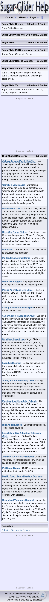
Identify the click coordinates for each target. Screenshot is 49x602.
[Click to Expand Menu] (42, 17)
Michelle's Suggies (12, 281)
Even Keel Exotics (11, 363)
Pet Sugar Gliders (11, 468)
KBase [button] (22, 17)
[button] (42, 17)
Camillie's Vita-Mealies (13, 185)
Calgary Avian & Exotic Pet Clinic (19, 161)
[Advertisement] (24, 124)
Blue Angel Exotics (12, 425)
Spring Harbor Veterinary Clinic (18, 380)
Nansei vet (7, 249)
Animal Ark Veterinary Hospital (18, 457)
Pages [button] (33, 17)
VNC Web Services (30, 597)
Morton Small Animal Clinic (16, 258)
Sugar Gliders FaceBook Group (18, 316)
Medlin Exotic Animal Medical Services (22, 476)
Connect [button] (10, 17)
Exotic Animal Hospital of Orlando (19, 401)
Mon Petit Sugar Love (13, 339)
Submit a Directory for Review (15, 530)
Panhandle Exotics (12, 208)
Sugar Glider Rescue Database (17, 61)
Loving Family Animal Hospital (18, 307)
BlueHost (37, 600)
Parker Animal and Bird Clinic (17, 290)
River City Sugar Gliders (14, 232)
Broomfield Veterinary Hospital (18, 500)
